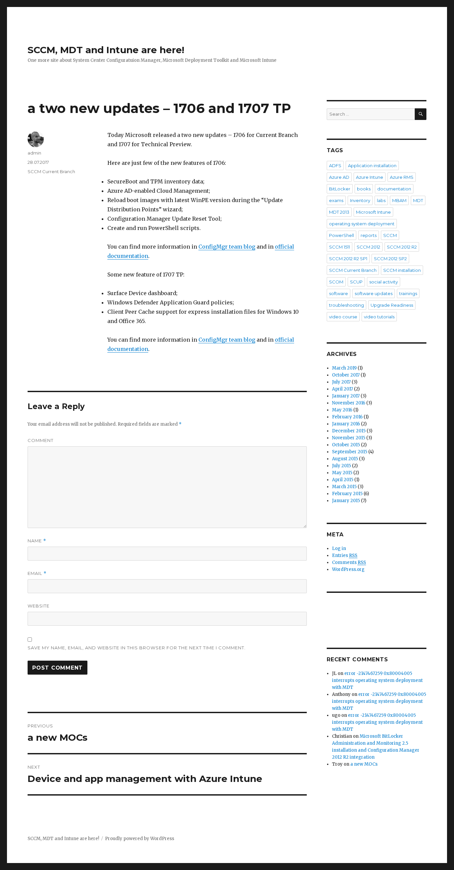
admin (34, 153)
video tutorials (379, 316)
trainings (408, 293)
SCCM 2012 (368, 247)
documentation (394, 188)
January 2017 (346, 396)
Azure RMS (401, 177)
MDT (418, 200)
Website (39, 605)
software (338, 293)
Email (37, 573)
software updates (374, 293)
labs (381, 200)
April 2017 (342, 389)
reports (369, 235)
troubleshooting (346, 305)
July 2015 (341, 466)
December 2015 (349, 431)
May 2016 (342, 410)
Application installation (372, 165)
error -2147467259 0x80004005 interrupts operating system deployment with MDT (377, 680)
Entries (344, 555)
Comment (41, 440)
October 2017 (346, 375)
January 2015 (346, 500)
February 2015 (347, 493)
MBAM (399, 200)
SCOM (336, 281)
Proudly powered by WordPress (139, 838)
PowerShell (341, 235)
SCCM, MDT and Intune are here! (106, 49)
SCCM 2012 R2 (402, 247)
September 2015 (349, 452)
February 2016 (347, 417)
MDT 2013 (339, 212)
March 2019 (344, 368)
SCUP (356, 281)
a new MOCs (364, 764)
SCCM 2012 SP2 (390, 258)
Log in (339, 548)
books (364, 188)
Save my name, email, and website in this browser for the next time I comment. (137, 647)
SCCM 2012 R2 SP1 (348, 258)
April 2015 (342, 480)
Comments (349, 562)
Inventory (360, 200)
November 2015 (348, 438)
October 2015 (346, 445)
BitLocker (339, 188)
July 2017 (341, 382)
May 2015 (342, 473)
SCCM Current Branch (51, 171)
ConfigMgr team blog (226, 246)
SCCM (390, 235)
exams (336, 200)
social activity (383, 281)
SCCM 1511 (339, 247)
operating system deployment (362, 223)
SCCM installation (402, 270)
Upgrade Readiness (392, 305)
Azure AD (339, 177)
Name (37, 541)
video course (343, 316)
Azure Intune (369, 177)
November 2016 (348, 403)
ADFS (335, 165)
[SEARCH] (420, 114)
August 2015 (345, 459)
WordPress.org (348, 569)
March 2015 (344, 486)
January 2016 (346, 424)
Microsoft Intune (373, 212)
